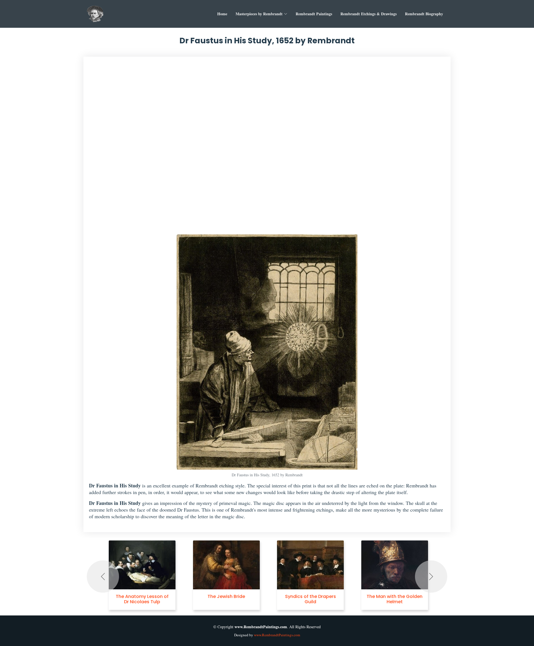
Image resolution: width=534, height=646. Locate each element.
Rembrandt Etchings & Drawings (368, 14)
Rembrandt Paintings (314, 14)
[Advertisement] (267, 148)
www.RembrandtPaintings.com (277, 634)
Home (222, 14)
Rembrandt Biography (424, 14)
